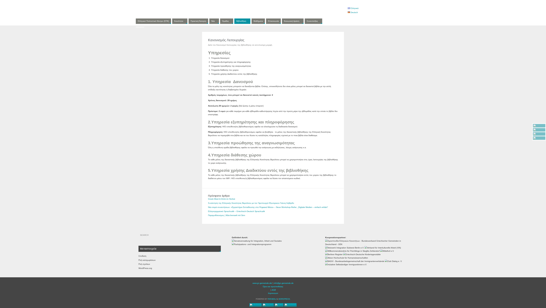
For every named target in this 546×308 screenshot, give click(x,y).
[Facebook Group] (539, 138)
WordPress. (284, 299)
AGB (274, 290)
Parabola (272, 299)
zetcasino (140, 27)
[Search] (217, 235)
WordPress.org (145, 268)
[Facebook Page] (539, 125)
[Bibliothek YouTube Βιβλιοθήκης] (539, 130)
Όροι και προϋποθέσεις (273, 286)
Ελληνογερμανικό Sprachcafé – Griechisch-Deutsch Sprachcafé (236, 211)
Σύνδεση (142, 256)
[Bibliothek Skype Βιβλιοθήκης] (539, 134)
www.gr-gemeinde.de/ (262, 283)
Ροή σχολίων (144, 264)
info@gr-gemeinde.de (283, 283)
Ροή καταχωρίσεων (147, 260)
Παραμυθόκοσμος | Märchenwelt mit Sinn (226, 215)
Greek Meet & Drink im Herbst (221, 199)
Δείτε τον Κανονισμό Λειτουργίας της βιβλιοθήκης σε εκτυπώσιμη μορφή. (240, 45)
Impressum (273, 293)
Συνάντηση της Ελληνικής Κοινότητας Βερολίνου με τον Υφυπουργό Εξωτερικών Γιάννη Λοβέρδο (251, 203)
